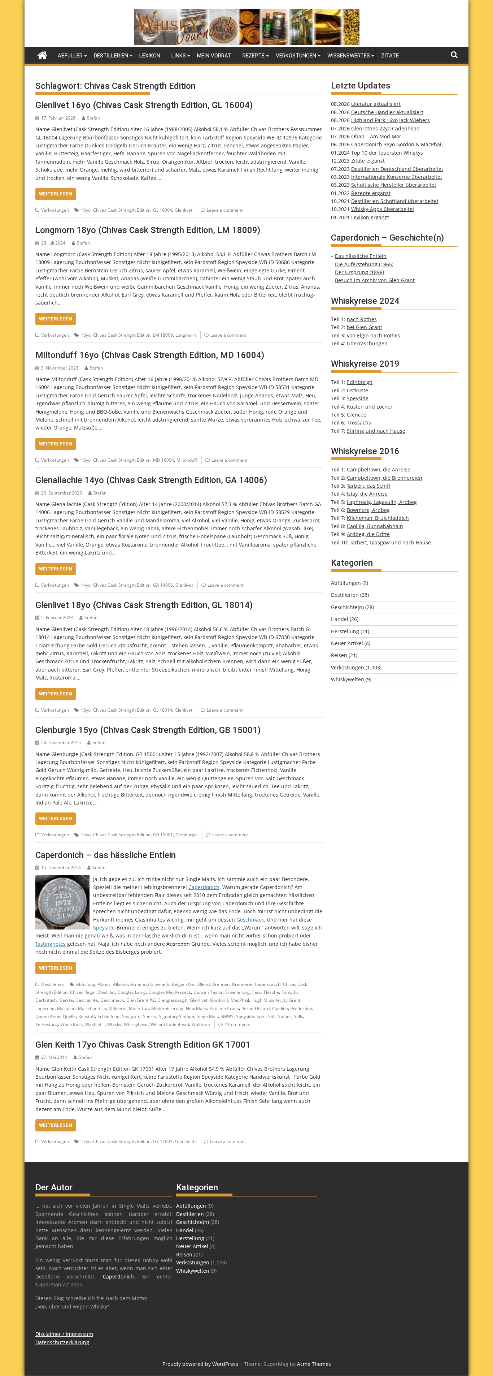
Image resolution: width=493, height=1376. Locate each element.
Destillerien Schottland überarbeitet (395, 201)
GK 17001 (163, 1141)
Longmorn (185, 335)
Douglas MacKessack (169, 992)
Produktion (301, 1008)
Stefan (93, 118)
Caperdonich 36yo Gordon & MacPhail (397, 144)
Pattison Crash (224, 1008)
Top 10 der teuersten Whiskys (387, 152)
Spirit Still (266, 1016)
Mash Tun (139, 1008)
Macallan (66, 1008)
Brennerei (242, 984)
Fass (256, 992)
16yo (86, 210)
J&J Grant (291, 1000)
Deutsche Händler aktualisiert (387, 112)
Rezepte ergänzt (371, 193)
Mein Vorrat (214, 55)
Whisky (114, 1024)
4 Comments (237, 1024)
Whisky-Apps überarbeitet (382, 209)
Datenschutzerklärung (62, 1342)
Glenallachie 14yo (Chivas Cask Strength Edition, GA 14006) (151, 480)
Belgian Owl (184, 984)
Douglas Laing (131, 992)
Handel (339, 619)
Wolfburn (201, 1024)
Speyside (104, 927)
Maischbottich (92, 1008)
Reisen (339, 655)
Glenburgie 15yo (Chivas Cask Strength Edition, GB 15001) (148, 730)
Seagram (131, 1016)
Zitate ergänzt (368, 160)
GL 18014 (162, 710)
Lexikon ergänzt (370, 217)
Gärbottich (46, 1000)
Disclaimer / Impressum (64, 1333)
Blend (204, 984)
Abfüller (70, 55)
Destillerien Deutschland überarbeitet (397, 168)
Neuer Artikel (347, 643)
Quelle (69, 1016)
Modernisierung (167, 1008)
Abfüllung (85, 984)
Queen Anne (47, 1016)
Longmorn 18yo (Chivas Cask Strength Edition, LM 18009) (147, 230)
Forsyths (290, 992)
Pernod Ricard (255, 1008)
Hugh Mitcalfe (266, 1000)
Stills (298, 1016)
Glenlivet (183, 210)
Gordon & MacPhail (229, 1000)
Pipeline (280, 1008)
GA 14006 (163, 585)
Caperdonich (203, 887)
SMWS (227, 1016)
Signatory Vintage (176, 1016)
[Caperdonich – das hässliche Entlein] (62, 879)
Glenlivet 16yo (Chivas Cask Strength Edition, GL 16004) (144, 105)
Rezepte (254, 55)
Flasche (271, 992)
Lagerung (44, 1008)
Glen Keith (185, 1141)
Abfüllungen (346, 582)
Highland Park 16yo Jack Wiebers (390, 120)
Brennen (221, 984)
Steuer (284, 1016)
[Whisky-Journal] (247, 42)
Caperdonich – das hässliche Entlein (105, 855)
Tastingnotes (50, 943)
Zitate (390, 55)
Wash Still (95, 1024)
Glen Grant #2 (140, 1000)
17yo (86, 1141)
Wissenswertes (348, 55)
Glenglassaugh (172, 1000)
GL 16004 (162, 210)
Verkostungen (296, 55)
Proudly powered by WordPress (200, 1363)
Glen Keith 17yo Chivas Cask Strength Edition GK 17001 (143, 1045)
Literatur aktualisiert (376, 103)
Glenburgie (186, 835)
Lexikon (149, 55)
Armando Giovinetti (149, 984)
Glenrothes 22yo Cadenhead (385, 128)
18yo (86, 335)
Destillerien (111, 55)
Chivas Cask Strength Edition (121, 210)
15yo (86, 835)
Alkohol (120, 984)
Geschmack (250, 919)
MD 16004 (163, 460)
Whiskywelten (347, 679)
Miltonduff (186, 460)
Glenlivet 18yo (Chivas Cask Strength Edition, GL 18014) (144, 605)
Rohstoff (86, 1016)
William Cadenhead (169, 1024)
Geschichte (86, 1000)
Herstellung (345, 631)
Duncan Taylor (208, 992)
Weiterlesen (55, 194)
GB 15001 (163, 835)
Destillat (106, 992)
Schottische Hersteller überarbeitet (393, 184)
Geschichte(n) (347, 607)
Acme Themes (314, 1363)
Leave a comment (225, 210)
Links (178, 55)
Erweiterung (237, 992)
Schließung (108, 1016)
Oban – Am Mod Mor (376, 136)
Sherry (149, 1016)
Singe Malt (207, 1016)
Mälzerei (117, 1008)
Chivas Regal (83, 992)
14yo (86, 585)
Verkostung (46, 1024)
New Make (196, 1008)
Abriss (104, 984)
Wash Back (72, 1024)
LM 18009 (163, 335)
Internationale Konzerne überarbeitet (396, 176)
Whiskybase (136, 1024)
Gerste (66, 1000)
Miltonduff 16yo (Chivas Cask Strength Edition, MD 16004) (149, 355)
